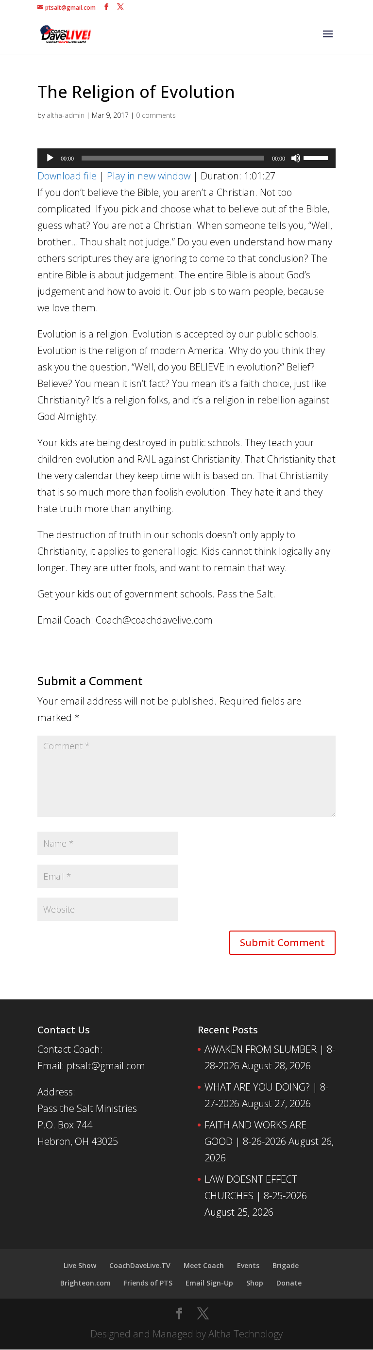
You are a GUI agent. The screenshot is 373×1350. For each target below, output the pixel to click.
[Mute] (296, 158)
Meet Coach (204, 1265)
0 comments (156, 115)
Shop (254, 1282)
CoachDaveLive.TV (139, 1265)
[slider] (317, 157)
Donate (289, 1282)
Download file (67, 175)
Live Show (80, 1265)
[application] (186, 158)
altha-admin (66, 115)
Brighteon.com (85, 1282)
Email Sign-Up (209, 1282)
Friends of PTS (148, 1282)
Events (248, 1265)
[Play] (50, 158)
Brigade (285, 1265)
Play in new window (148, 175)
